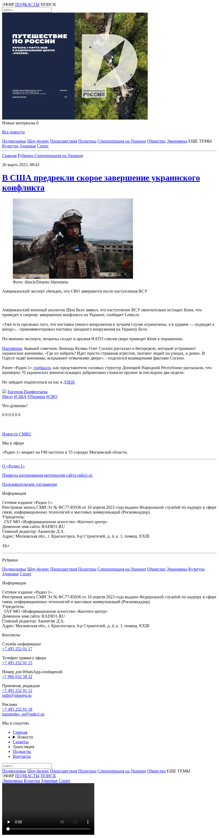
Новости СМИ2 (16, 434)
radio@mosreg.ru (17, 695)
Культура (10, 146)
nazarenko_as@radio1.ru (23, 714)
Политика (87, 141)
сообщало (42, 367)
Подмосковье (14, 141)
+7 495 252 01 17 (17, 648)
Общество (156, 141)
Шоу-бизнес (38, 141)
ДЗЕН (69, 382)
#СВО (51, 396)
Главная (9, 155)
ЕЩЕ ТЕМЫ (200, 141)
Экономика (177, 141)
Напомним (12, 348)
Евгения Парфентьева (27, 391)
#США (20, 396)
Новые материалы (20, 123)
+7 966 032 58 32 (17, 676)
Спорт (43, 146)
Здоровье (27, 146)
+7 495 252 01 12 (17, 690)
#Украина (36, 396)
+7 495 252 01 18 (17, 709)
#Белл (7, 396)
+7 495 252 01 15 (17, 662)
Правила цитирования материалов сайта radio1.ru (47, 475)
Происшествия (63, 141)
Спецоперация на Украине (121, 141)
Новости (25, 737)
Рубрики (26, 155)
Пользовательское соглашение (29, 484)
